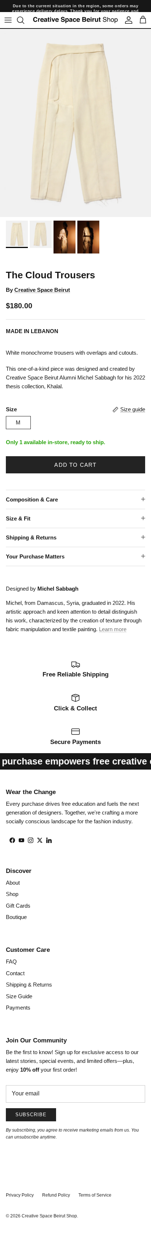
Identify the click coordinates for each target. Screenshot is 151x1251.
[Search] (24, 20)
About (13, 883)
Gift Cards (18, 906)
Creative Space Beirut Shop (49, 1215)
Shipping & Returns (31, 537)
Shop (12, 894)
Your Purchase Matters (35, 556)
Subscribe (31, 1114)
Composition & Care (32, 499)
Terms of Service (94, 1195)
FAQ (11, 961)
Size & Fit (18, 518)
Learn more (112, 629)
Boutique (16, 917)
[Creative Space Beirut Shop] (75, 20)
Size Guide (19, 996)
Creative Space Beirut (42, 290)
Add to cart (75, 465)
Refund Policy (56, 1195)
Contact (15, 973)
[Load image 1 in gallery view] (75, 123)
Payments (18, 1007)
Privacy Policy (20, 1195)
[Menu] (8, 20)
